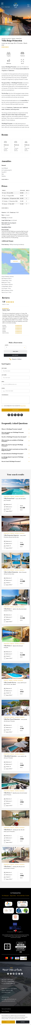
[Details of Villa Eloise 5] (15, 781)
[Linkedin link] (22, 974)
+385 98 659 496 (5, 997)
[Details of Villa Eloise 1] (15, 597)
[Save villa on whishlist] (24, 40)
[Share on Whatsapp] (18, 415)
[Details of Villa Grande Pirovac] (15, 671)
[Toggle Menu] (2, 3)
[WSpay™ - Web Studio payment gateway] (23, 958)
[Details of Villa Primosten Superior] (15, 524)
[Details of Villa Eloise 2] (15, 634)
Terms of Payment (5, 1011)
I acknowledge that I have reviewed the (15, 405)
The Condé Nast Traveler (23, 895)
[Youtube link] (16, 974)
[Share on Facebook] (9, 415)
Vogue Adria (13, 895)
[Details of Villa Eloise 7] (15, 855)
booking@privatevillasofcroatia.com (9, 999)
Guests (6, 345)
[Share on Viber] (21, 415)
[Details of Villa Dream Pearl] (15, 487)
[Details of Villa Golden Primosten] (15, 560)
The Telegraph (5, 895)
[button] (27, 487)
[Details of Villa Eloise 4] (15, 818)
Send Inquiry (15, 355)
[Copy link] (15, 415)
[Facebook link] (11, 974)
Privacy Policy (23, 405)
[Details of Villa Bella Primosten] (15, 744)
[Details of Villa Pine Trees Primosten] (15, 708)
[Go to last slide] (2, 17)
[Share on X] (12, 415)
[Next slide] (29, 17)
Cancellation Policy (6, 227)
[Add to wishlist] (27, 481)
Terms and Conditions (6, 1009)
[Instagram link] (8, 974)
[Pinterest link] (19, 974)
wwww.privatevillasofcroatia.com (8, 1001)
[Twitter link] (13, 974)
